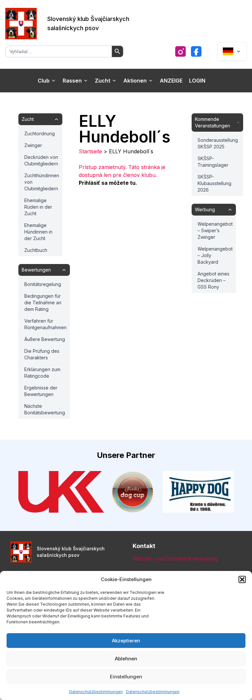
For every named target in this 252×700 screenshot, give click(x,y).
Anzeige (171, 80)
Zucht (102, 80)
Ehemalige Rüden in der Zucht (38, 207)
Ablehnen (126, 658)
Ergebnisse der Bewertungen (40, 391)
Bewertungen (36, 270)
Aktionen (135, 80)
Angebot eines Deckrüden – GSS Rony (213, 280)
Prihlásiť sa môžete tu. (108, 183)
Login (197, 80)
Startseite (90, 151)
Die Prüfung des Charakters (41, 354)
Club (44, 80)
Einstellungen (126, 676)
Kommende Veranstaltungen (212, 122)
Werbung (205, 209)
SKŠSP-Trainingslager (213, 162)
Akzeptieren (126, 640)
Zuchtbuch (35, 250)
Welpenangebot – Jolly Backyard (215, 255)
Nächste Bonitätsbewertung (44, 409)
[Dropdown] (232, 51)
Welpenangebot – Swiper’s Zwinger (215, 230)
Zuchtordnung (39, 133)
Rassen (72, 80)
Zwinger (33, 145)
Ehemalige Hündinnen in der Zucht (38, 231)
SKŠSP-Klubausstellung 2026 (214, 183)
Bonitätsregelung (42, 284)
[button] (242, 579)
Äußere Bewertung (44, 339)
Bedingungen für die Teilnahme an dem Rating (42, 302)
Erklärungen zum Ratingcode (42, 373)
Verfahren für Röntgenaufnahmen (45, 324)
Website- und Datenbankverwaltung (175, 558)
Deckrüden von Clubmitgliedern (41, 160)
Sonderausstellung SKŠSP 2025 (218, 143)
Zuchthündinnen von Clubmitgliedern (41, 182)
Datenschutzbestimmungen (96, 691)
